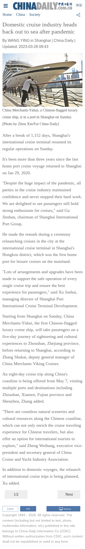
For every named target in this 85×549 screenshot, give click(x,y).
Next (69, 494)
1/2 (16, 494)
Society (34, 15)
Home (7, 15)
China (20, 15)
